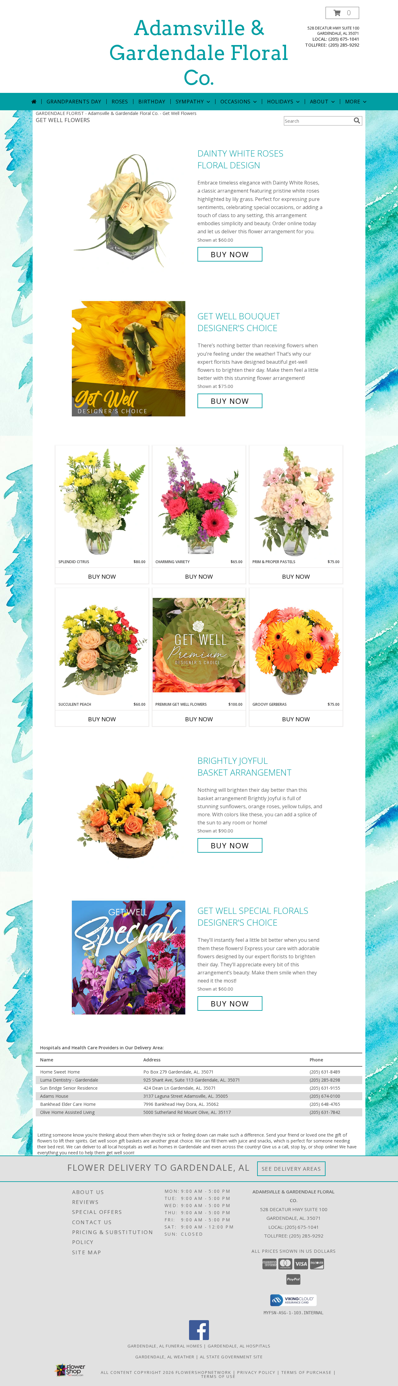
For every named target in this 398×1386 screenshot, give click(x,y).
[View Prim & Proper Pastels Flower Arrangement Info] (296, 502)
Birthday (151, 101)
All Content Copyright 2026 (137, 1372)
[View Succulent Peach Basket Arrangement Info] (102, 644)
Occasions (235, 101)
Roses (120, 101)
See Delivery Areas (291, 1168)
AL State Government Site (231, 1357)
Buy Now (230, 254)
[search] (357, 120)
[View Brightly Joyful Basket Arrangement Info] (133, 803)
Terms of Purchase (306, 1372)
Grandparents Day (74, 101)
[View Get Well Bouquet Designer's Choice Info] (133, 359)
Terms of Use (218, 1376)
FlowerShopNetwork (203, 1372)
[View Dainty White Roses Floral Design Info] (133, 204)
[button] (342, 13)
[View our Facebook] (199, 1338)
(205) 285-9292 (343, 45)
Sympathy (190, 101)
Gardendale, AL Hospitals (239, 1346)
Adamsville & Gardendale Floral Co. (199, 53)
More (352, 101)
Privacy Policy (256, 1372)
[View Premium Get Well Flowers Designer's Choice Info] (199, 645)
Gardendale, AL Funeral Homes (164, 1346)
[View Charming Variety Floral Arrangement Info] (199, 502)
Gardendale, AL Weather (165, 1357)
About (319, 101)
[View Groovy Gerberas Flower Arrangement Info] (296, 644)
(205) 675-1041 (343, 39)
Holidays (280, 101)
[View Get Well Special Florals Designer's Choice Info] (133, 957)
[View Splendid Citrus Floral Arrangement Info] (102, 502)
